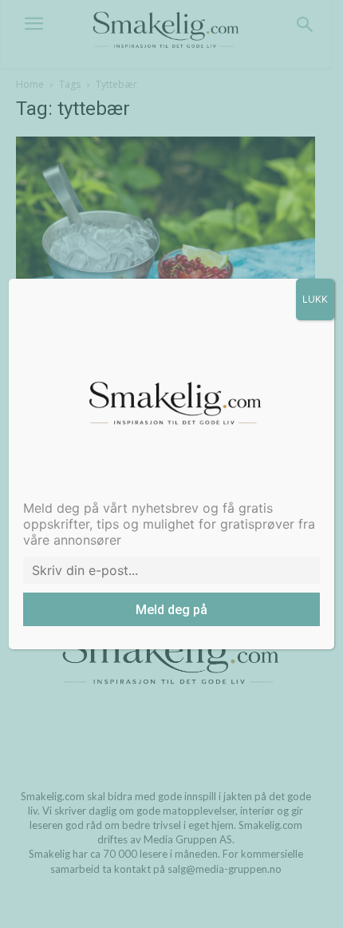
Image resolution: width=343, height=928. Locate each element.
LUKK (315, 299)
